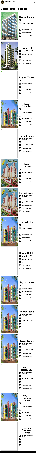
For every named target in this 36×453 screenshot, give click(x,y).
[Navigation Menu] (34, 2)
